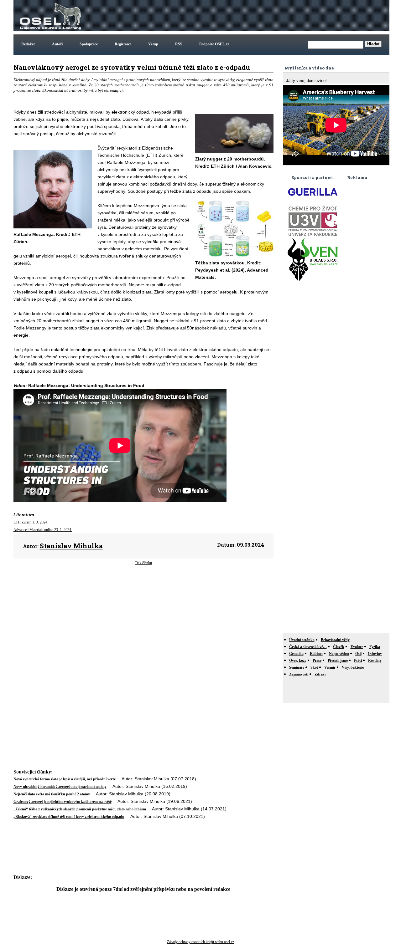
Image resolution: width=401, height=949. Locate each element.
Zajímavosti (298, 674)
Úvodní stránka (302, 640)
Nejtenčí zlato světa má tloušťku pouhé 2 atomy (51, 794)
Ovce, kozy (297, 660)
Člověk (338, 647)
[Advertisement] (274, 15)
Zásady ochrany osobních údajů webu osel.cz (200, 942)
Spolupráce (89, 44)
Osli (358, 653)
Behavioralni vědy (335, 640)
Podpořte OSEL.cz (214, 44)
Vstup (153, 44)
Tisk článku (143, 563)
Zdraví (320, 674)
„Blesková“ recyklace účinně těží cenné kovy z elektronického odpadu (68, 816)
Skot (314, 667)
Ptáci (358, 660)
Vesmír (330, 667)
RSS (178, 44)
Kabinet (316, 653)
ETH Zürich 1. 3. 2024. (30, 522)
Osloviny (375, 653)
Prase (317, 660)
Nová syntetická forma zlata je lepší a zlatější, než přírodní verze (64, 779)
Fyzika (374, 647)
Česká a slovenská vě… (308, 647)
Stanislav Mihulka (71, 545)
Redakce (28, 44)
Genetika (296, 653)
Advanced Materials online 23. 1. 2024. (42, 530)
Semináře (296, 667)
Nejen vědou (339, 653)
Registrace (123, 44)
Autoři (57, 44)
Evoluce (357, 647)
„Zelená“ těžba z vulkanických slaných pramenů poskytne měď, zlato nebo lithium (79, 809)
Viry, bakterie (353, 667)
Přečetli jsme (338, 660)
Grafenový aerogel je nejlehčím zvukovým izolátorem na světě (62, 801)
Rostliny (375, 660)
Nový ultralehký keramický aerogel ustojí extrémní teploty (60, 786)
